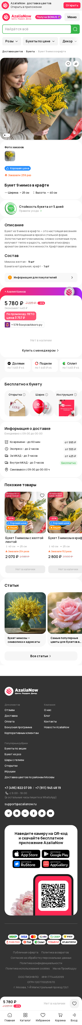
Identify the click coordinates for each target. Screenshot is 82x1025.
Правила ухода (29, 211)
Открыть (72, 5)
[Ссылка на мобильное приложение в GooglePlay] (55, 854)
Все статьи (39, 656)
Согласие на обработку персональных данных (41, 958)
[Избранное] (68, 64)
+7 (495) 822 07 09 (18, 788)
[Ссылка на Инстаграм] (17, 813)
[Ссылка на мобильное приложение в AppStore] (26, 854)
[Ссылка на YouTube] (50, 813)
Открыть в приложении (26, 7)
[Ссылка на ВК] (25, 813)
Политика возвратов (55, 952)
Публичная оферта (25, 952)
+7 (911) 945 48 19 (48, 788)
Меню (72, 17)
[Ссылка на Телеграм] (8, 813)
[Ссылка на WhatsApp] (42, 813)
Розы (9, 41)
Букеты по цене (38, 41)
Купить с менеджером (38, 350)
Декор (68, 41)
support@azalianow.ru (21, 804)
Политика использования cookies (28, 968)
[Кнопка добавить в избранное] (42, 495)
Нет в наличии (54, 1003)
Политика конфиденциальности (41, 963)
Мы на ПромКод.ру (64, 968)
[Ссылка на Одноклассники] (33, 813)
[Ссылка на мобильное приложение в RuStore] (26, 864)
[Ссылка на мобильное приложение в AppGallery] (55, 864)
